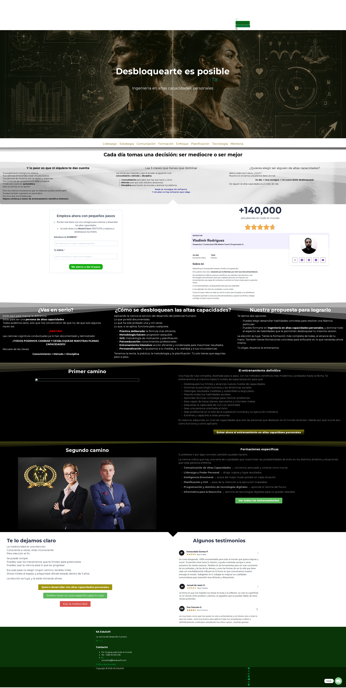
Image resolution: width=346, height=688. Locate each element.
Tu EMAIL (59, 250)
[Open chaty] (338, 681)
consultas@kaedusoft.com (114, 660)
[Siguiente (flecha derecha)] (341, 344)
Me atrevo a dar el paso (85, 266)
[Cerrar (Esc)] (343, 3)
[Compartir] (337, 3)
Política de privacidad (106, 664)
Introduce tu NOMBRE (65, 237)
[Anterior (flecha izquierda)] (4, 344)
